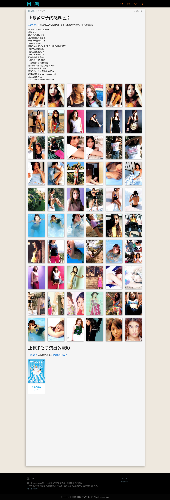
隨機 (121, 4)
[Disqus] (85, 430)
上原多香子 (33, 25)
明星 (128, 4)
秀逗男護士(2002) (59, 355)
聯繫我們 (124, 481)
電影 (136, 4)
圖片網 (31, 11)
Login (124, 479)
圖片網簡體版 (32, 489)
